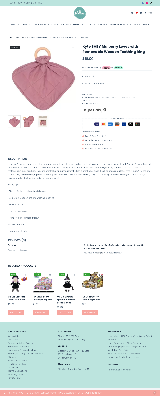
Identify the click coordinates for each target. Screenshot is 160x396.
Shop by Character (119, 24)
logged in (100, 252)
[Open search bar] (132, 13)
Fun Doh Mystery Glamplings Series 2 (92, 298)
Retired (89, 101)
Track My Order (15, 374)
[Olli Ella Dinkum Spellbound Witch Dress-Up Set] (67, 281)
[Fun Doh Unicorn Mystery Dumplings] (43, 281)
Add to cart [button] (16, 312)
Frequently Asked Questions (21, 343)
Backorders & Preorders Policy (23, 350)
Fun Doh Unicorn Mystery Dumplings (42, 298)
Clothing (23, 24)
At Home (65, 24)
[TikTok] (151, 3)
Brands (101, 24)
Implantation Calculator (119, 369)
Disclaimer (13, 367)
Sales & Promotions (17, 360)
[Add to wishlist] (25, 275)
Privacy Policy (15, 378)
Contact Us (13, 339)
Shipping (12, 357)
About (146, 24)
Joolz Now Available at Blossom (123, 357)
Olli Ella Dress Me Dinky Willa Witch (16, 298)
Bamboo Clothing (101, 98)
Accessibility (14, 336)
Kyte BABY (93, 104)
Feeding (77, 24)
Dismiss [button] (154, 393)
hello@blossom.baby (74, 339)
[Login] (141, 13)
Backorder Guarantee (18, 346)
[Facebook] (143, 3)
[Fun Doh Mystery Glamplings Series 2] (92, 281)
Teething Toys (124, 98)
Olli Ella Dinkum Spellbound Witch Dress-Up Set (66, 299)
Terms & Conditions (17, 371)
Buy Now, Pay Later (17, 364)
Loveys (114, 98)
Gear (53, 24)
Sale (136, 24)
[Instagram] (147, 3)
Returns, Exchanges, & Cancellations (25, 353)
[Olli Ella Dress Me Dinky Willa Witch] (18, 281)
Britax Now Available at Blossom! (124, 353)
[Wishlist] (137, 13)
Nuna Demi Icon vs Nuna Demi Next (125, 343)
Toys (134, 98)
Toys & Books (39, 24)
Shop (13, 24)
